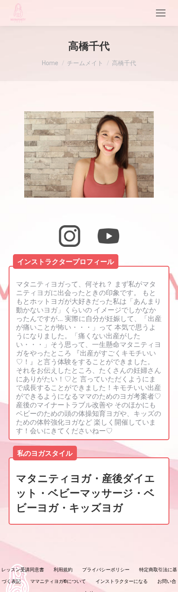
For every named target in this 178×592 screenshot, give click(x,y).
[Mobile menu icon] (160, 13)
